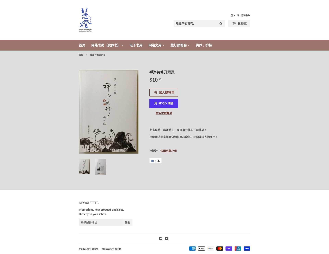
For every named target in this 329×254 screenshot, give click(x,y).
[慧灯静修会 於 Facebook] (160, 238)
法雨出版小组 (168, 150)
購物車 (242, 23)
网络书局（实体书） (106, 45)
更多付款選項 (164, 113)
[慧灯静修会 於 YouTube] (166, 238)
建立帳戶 (245, 15)
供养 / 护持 (204, 45)
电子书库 (136, 45)
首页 (82, 45)
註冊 (127, 222)
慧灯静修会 (179, 45)
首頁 (81, 54)
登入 (233, 15)
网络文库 (155, 45)
